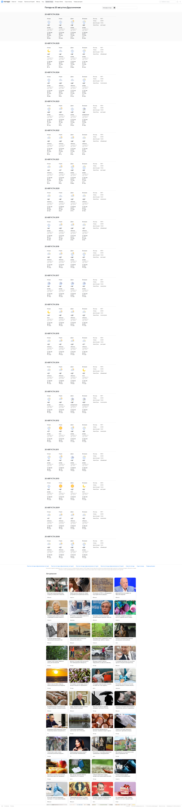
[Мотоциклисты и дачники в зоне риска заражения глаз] (125, 747)
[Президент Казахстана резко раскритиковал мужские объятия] (102, 611)
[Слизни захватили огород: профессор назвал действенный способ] (102, 770)
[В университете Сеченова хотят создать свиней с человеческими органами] (57, 701)
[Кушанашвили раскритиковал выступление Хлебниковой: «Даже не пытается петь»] (79, 747)
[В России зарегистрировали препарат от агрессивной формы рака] (57, 792)
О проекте (128, 806)
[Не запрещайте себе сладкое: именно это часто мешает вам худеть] (125, 792)
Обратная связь (162, 806)
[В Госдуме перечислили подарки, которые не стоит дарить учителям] (102, 679)
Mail (2, 806)
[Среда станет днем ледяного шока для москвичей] (57, 656)
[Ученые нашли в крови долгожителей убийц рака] (125, 770)
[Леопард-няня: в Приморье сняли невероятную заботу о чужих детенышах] (102, 633)
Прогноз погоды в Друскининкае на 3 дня (38, 566)
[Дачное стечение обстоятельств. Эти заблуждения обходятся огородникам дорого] (79, 656)
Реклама (12, 806)
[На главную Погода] (6, 1)
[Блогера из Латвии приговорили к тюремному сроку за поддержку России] (125, 701)
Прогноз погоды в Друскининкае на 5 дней (62, 566)
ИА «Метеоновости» (176, 806)
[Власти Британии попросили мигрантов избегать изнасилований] (79, 633)
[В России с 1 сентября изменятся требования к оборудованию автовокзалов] (102, 747)
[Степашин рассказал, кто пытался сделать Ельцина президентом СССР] (125, 656)
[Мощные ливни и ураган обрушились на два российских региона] (102, 656)
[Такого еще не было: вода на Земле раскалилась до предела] (57, 679)
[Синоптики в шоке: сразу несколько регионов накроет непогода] (57, 747)
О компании (6, 806)
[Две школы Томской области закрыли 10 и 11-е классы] (79, 770)
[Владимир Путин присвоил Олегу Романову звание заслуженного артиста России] (57, 724)
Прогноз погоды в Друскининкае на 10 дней (112, 566)
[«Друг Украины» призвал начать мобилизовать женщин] (79, 701)
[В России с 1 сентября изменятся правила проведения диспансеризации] (79, 611)
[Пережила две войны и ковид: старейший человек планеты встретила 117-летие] (57, 611)
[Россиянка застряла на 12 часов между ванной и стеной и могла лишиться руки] (125, 679)
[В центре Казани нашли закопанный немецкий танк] (57, 633)
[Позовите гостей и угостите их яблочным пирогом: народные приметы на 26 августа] (57, 770)
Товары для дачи (150, 566)
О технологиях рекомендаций (152, 806)
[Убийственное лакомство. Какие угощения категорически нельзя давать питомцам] (79, 588)
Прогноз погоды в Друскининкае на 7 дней (87, 566)
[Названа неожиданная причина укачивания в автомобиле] (125, 633)
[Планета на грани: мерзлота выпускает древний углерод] (125, 724)
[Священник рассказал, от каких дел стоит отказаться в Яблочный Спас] (79, 792)
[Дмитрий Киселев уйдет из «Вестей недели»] (125, 588)
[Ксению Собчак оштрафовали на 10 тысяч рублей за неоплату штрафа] (102, 792)
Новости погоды (130, 566)
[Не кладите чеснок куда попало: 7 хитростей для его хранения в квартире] (79, 679)
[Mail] (2, 1)
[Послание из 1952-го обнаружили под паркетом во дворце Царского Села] (102, 588)
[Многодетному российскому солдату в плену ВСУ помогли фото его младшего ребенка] (57, 588)
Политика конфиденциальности (137, 806)
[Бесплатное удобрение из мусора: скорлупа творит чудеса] (102, 724)
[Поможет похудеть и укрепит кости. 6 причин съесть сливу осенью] (125, 611)
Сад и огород (140, 566)
